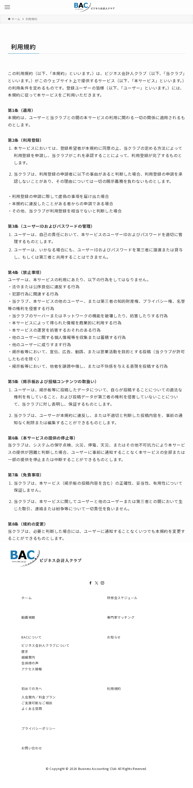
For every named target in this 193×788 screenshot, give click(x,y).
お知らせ (114, 637)
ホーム (26, 597)
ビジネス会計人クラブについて (45, 645)
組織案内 (28, 657)
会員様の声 (29, 663)
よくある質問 (31, 708)
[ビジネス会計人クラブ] (94, 7)
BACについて (31, 637)
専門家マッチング (120, 617)
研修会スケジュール (122, 597)
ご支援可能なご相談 (36, 702)
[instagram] (102, 583)
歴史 (24, 651)
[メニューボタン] (7, 7)
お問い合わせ (31, 748)
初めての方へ (31, 688)
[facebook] (90, 583)
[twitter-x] (96, 583)
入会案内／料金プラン (38, 697)
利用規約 (114, 688)
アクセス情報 (31, 669)
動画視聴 (28, 617)
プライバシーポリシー (38, 728)
